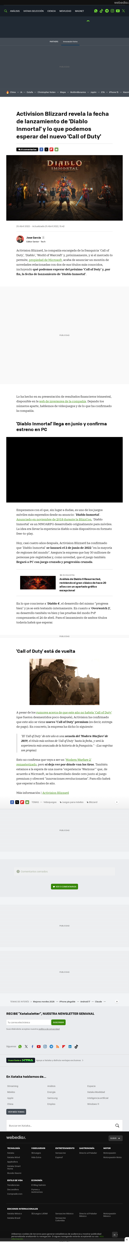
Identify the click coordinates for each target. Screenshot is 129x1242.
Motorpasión (109, 1152)
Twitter (123, 11)
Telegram (107, 11)
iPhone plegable (67, 1001)
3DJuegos (36, 1152)
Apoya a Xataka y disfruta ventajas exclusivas (58, 1060)
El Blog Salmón (38, 1184)
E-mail (56, 149)
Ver (66, 886)
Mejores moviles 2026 (44, 1001)
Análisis (51, 1086)
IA (21, 92)
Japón (93, 92)
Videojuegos (50, 802)
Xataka (10, 1152)
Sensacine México (64, 1213)
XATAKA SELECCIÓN (33, 10)
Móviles (11, 1092)
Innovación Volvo (70, 41)
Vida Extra (36, 1157)
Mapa (63, 92)
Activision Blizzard (55, 793)
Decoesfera (13, 1189)
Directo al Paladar (88, 1152)
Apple (10, 1097)
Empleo (51, 1103)
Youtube (118, 11)
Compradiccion (14, 1193)
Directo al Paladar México (88, 1214)
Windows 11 (93, 1103)
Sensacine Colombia (60, 1219)
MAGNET (79, 10)
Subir (113, 1138)
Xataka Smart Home (14, 1167)
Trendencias (13, 1184)
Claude (98, 1001)
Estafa (30, 92)
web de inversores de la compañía (62, 401)
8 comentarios (28, 149)
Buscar (117, 1125)
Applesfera (12, 1161)
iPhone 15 (113, 92)
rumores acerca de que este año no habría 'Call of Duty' (74, 712)
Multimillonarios (78, 92)
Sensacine (60, 1152)
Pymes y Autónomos (37, 1190)
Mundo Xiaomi (14, 1172)
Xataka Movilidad (96, 1092)
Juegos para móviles (73, 802)
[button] (35, 237)
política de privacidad (49, 1028)
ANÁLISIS (15, 10)
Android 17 (85, 1001)
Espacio (91, 1086)
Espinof (59, 1157)
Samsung (52, 1097)
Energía (51, 1092)
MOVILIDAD (65, 10)
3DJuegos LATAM (39, 1213)
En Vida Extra (69, 575)
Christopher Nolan (47, 92)
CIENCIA (51, 10)
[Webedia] (121, 2)
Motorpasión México (109, 1214)
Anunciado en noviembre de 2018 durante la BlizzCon (53, 519)
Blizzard (93, 802)
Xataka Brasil (13, 1217)
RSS (57, 1045)
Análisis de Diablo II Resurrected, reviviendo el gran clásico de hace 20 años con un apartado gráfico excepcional (82, 584)
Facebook (41, 149)
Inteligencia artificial (97, 1097)
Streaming (12, 1086)
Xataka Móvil (13, 1157)
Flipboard (51, 149)
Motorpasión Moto (112, 1157)
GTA (103, 92)
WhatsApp (96, 11)
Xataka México (14, 1213)
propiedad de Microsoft (45, 260)
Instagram (112, 11)
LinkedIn (70, 1045)
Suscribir (58, 1022)
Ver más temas (16, 1111)
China (13, 92)
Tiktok (101, 11)
